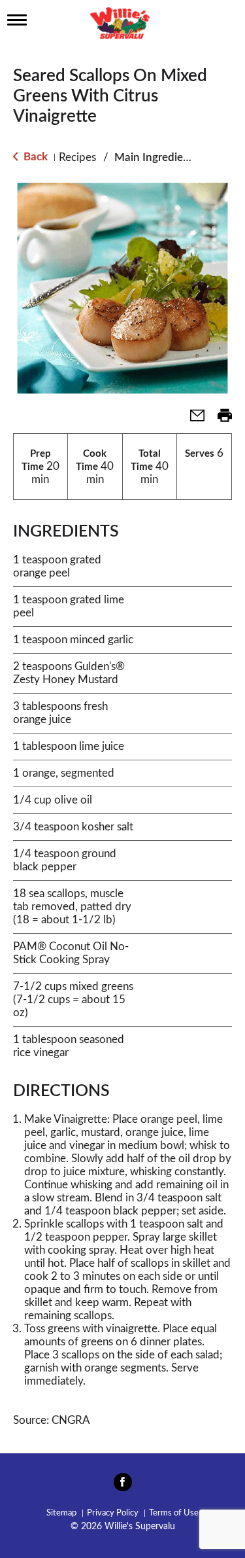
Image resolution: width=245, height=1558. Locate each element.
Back (34, 156)
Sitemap (61, 1513)
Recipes (77, 157)
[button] (192, 419)
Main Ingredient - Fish (168, 157)
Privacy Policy (113, 1513)
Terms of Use (174, 1513)
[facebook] (123, 1486)
